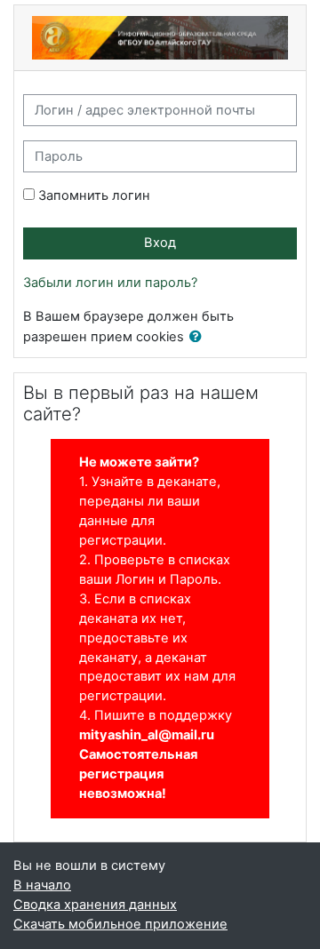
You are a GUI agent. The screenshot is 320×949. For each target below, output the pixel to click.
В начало (42, 885)
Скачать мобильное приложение (120, 924)
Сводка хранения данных (95, 905)
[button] (199, 337)
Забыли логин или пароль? (110, 283)
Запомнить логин (94, 195)
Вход (160, 243)
